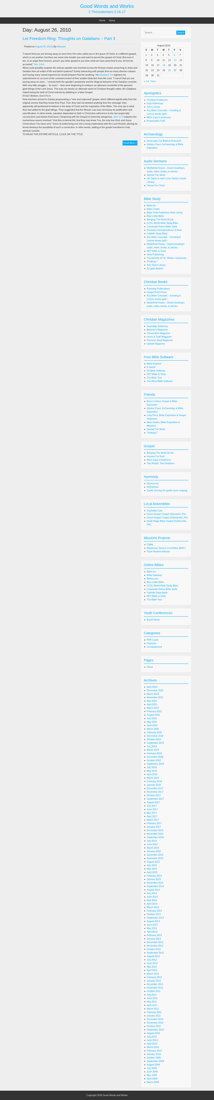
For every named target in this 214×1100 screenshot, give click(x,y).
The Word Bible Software (160, 381)
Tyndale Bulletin (155, 268)
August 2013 (153, 921)
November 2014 (155, 883)
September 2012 (155, 952)
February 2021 (154, 711)
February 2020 (154, 732)
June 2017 (152, 809)
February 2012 (154, 977)
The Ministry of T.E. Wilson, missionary (166, 258)
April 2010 (152, 1043)
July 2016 (152, 841)
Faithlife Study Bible (157, 233)
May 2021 (152, 701)
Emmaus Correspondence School (164, 230)
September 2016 (155, 837)
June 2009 (152, 1071)
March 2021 (153, 708)
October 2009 (154, 1057)
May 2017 (152, 813)
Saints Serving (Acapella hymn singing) (167, 490)
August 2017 (153, 802)
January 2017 (154, 827)
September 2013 (155, 918)
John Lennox (153, 107)
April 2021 (152, 704)
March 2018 (153, 778)
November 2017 (155, 792)
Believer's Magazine (157, 329)
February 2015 (154, 876)
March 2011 (153, 1008)
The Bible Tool (154, 377)
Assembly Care (155, 510)
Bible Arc (151, 205)
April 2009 (152, 1078)
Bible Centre (153, 209)
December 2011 (155, 984)
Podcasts (151, 643)
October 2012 (154, 949)
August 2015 (153, 862)
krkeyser (61, 46)
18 (163, 65)
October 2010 (154, 1026)
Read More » (130, 143)
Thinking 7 (152, 261)
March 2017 (153, 820)
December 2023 (155, 690)
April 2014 (152, 904)
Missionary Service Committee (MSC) (166, 548)
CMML (150, 544)
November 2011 (155, 987)
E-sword (151, 367)
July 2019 (152, 746)
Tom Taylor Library (156, 265)
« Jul (146, 81)
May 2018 (152, 771)
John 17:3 (118, 117)
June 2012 (152, 963)
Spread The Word (156, 175)
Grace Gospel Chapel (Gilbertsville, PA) (167, 517)
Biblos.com (152, 578)
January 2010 (154, 1054)
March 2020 (153, 729)
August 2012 (153, 956)
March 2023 (153, 694)
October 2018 (154, 760)
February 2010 (154, 1050)
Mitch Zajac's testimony (159, 117)
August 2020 (153, 715)
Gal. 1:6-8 (39, 64)
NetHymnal (152, 487)
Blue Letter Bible (155, 216)
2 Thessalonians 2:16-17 (107, 12)
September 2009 (155, 1061)
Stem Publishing (155, 254)
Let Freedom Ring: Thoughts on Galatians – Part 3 (69, 38)
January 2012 (154, 980)
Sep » (154, 81)
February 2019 (154, 753)
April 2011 (152, 1005)
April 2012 (152, 970)
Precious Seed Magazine (160, 340)
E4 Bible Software (156, 370)
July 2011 (152, 994)
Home (102, 20)
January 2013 (154, 939)
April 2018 (152, 774)
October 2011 (154, 991)
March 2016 (153, 848)
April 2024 (152, 687)
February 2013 (154, 935)
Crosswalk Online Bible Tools (162, 226)
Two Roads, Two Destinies (160, 463)
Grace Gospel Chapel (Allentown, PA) (166, 514)
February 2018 (154, 781)
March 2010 (153, 1047)
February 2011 (154, 1012)
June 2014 (152, 897)
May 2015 (152, 869)
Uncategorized (154, 647)
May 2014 (152, 900)
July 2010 (152, 1036)
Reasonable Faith (156, 121)
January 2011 (154, 1015)
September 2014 (155, 886)
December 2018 (155, 757)
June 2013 (152, 925)
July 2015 (152, 865)
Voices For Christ (156, 185)
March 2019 (153, 750)
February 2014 (154, 911)
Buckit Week (153, 619)
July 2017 (152, 806)
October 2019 (154, 739)
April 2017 (152, 816)
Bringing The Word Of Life (160, 219)
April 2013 (152, 932)
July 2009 (152, 1068)
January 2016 (154, 851)
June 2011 (152, 998)
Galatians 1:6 (106, 75)
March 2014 (153, 907)
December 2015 (155, 855)
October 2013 (154, 914)
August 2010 (153, 1033)
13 (175, 60)
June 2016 (152, 844)
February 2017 (154, 823)
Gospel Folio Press (157, 292)
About (112, 20)
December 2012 (155, 942)
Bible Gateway (154, 575)
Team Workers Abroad (158, 551)
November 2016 (155, 834)
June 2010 (152, 1040)
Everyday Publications (158, 288)
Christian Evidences (157, 100)
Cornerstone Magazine (158, 333)
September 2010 (155, 1029)
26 (169, 70)
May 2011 (152, 1001)
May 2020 (152, 722)
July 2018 (152, 767)
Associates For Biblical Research (164, 141)
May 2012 (152, 966)
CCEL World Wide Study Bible (162, 223)
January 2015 (154, 879)
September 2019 (155, 743)
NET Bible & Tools (156, 251)
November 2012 (155, 946)
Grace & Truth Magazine (159, 336)
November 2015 (155, 858)
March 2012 (153, 973)
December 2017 (155, 788)
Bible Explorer (154, 363)
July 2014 (152, 893)
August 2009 (153, 1064)
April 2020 (152, 725)
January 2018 (154, 785)
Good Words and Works (107, 6)
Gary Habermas (155, 103)
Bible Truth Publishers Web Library (165, 212)
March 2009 (153, 1082)
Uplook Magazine (156, 343)
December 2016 (155, 830)
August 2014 (153, 890)
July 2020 (152, 718)
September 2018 (155, 764)
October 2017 (154, 795)
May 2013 (152, 928)
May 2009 (152, 1075)
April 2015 (152, 872)
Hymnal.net (153, 483)
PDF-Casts (152, 640)
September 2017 (155, 799)
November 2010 (155, 1022)
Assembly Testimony (157, 326)
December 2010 (155, 1019)
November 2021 (155, 697)
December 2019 (155, 736)
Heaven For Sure (156, 456)
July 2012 (152, 959)
